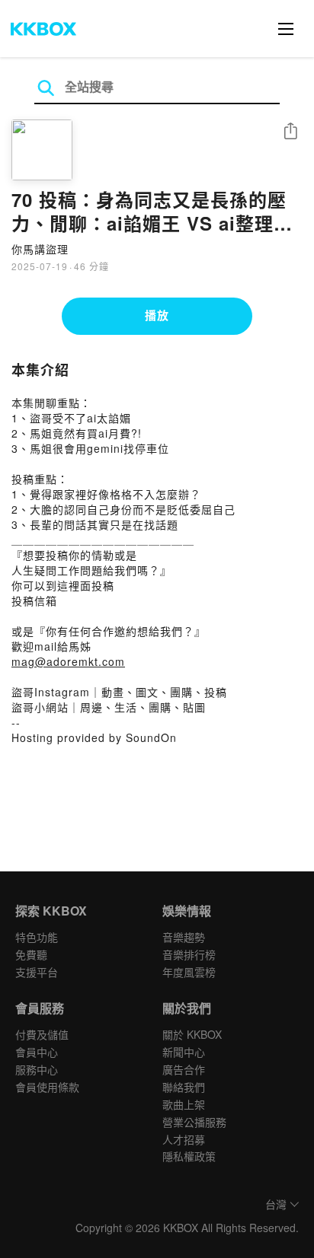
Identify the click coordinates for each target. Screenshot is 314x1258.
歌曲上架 (183, 1104)
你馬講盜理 (40, 248)
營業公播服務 (194, 1121)
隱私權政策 (189, 1156)
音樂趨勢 (183, 936)
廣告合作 (183, 1069)
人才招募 (183, 1139)
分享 (290, 132)
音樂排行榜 (189, 954)
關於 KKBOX (192, 1034)
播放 (157, 315)
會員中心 (36, 1051)
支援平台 (36, 971)
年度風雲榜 (189, 971)
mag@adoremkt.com (68, 661)
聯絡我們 (183, 1086)
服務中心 (36, 1069)
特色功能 (36, 936)
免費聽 (31, 954)
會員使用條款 (47, 1086)
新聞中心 (183, 1051)
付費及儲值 (42, 1034)
